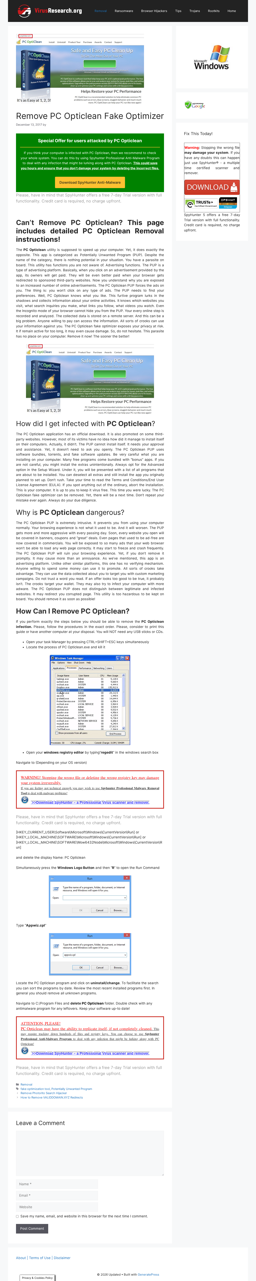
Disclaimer (62, 1258)
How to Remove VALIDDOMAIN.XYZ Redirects (52, 1097)
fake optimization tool (35, 1089)
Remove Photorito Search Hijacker (44, 1093)
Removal (101, 11)
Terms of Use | (41, 1258)
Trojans (194, 11)
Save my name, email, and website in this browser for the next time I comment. (84, 1216)
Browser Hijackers (154, 11)
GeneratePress (148, 1274)
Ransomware (124, 11)
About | (22, 1258)
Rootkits (214, 11)
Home (232, 11)
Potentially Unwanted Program (71, 1089)
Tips (178, 11)
